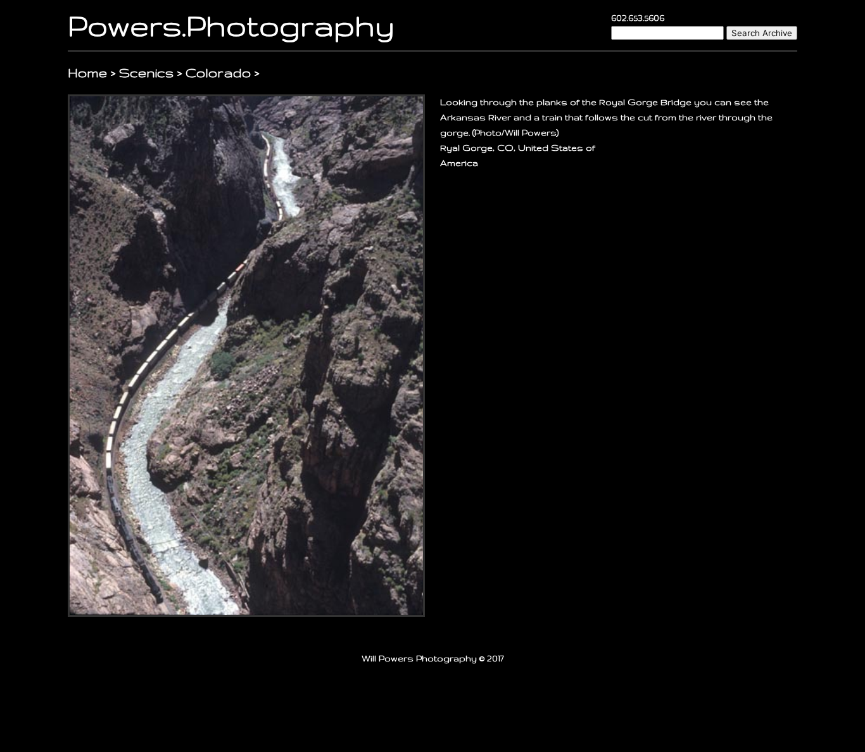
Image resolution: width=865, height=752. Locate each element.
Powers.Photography (231, 25)
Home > (93, 72)
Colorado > (223, 72)
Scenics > (150, 72)
